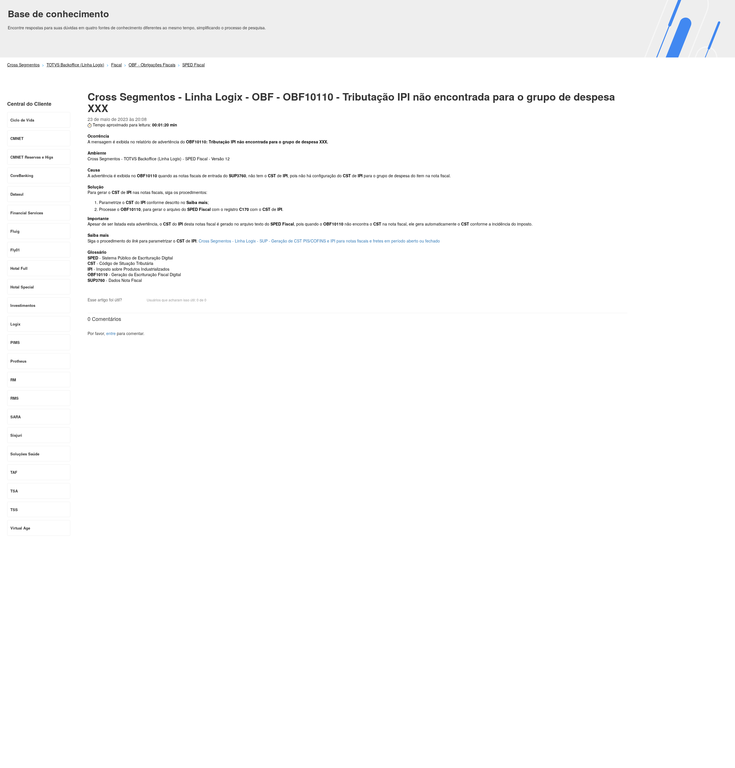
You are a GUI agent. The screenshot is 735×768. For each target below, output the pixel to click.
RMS (14, 398)
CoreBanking (21, 175)
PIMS (15, 342)
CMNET (17, 138)
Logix (15, 324)
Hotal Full (19, 268)
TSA (14, 491)
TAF (13, 472)
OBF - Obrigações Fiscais (152, 65)
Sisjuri (16, 435)
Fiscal (116, 65)
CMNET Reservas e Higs (31, 157)
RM (13, 379)
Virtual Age (20, 528)
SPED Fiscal (193, 65)
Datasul (17, 194)
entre (111, 333)
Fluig (15, 231)
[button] (129, 300)
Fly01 (15, 250)
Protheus (18, 361)
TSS (14, 509)
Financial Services (26, 212)
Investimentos (22, 305)
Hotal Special (22, 287)
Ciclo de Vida (22, 120)
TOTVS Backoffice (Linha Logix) (75, 65)
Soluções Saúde (24, 454)
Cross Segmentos (23, 65)
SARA (15, 416)
